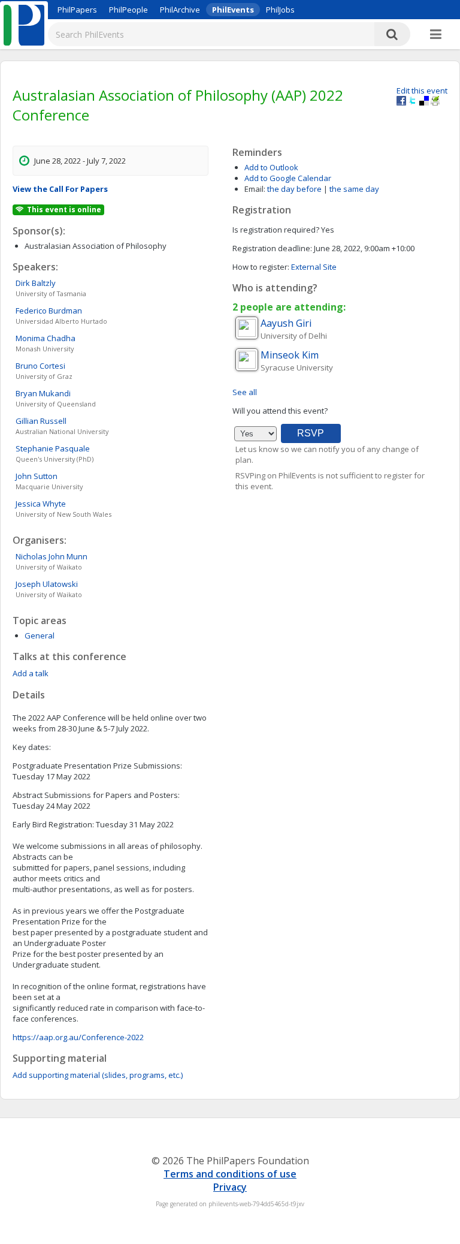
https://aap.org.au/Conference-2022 (78, 1037)
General (40, 635)
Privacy (230, 1187)
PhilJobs (280, 9)
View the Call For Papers (60, 188)
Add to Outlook (271, 167)
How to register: (260, 266)
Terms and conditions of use (230, 1173)
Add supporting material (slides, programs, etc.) (98, 1075)
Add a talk (31, 673)
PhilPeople (128, 9)
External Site (314, 266)
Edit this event (422, 90)
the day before (294, 188)
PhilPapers (77, 9)
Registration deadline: (272, 248)
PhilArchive (180, 9)
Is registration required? (275, 229)
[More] (435, 34)
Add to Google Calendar (287, 178)
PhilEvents (233, 9)
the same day (354, 188)
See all (244, 392)
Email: (254, 188)
